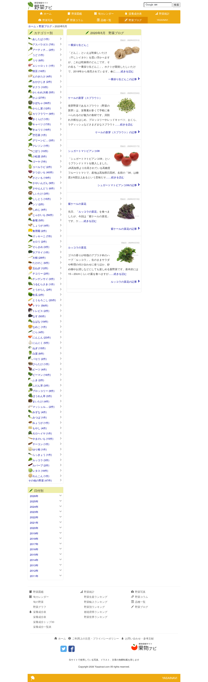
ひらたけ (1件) (40, 364)
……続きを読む (125, 71)
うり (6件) (38, 60)
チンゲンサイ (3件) (43, 279)
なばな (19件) (40, 321)
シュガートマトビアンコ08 (84, 151)
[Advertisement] (163, 78)
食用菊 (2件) (39, 231)
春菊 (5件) (38, 220)
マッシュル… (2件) (43, 407)
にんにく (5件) (40, 343)
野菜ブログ (135, 20)
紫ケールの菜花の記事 (124, 229)
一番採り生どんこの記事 (122, 79)
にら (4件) (38, 332)
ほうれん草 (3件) (42, 396)
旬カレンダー (106, 13)
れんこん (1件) (40, 476)
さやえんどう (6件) (43, 188)
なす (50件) (39, 316)
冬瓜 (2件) (38, 295)
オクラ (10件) (40, 87)
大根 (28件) (39, 257)
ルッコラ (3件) (40, 460)
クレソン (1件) (40, 145)
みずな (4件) (39, 412)
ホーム (48, 13)
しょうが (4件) (40, 225)
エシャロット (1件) (43, 66)
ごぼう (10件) (40, 151)
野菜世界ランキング (95, 617)
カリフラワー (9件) (43, 114)
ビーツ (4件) (39, 369)
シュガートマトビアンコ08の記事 (117, 185)
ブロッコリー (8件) (43, 391)
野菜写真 (47, 20)
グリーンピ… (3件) (43, 140)
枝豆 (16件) (39, 71)
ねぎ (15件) (39, 348)
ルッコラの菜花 (87, 211)
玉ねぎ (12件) (40, 268)
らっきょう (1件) (42, 455)
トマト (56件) (40, 305)
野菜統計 (164, 13)
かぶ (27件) (39, 97)
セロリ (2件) (39, 241)
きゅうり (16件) (41, 129)
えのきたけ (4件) (42, 76)
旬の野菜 (38, 602)
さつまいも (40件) (42, 172)
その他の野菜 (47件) (40, 480)
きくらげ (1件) (40, 119)
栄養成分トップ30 (43, 622)
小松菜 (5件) (39, 156)
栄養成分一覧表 (42, 627)
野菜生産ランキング (95, 597)
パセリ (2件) (39, 359)
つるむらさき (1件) (43, 284)
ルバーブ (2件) (40, 465)
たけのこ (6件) (40, 263)
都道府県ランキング (95, 612)
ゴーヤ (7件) (39, 161)
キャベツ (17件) (41, 124)
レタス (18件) (40, 471)
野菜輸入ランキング (95, 602)
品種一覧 (106, 20)
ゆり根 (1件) (39, 449)
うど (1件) (38, 55)
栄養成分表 (135, 13)
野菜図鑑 (77, 13)
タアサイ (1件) (40, 252)
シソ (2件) (38, 204)
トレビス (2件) (40, 311)
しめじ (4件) (39, 209)
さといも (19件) (41, 177)
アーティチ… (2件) (43, 50)
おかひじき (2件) (42, 82)
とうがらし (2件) (42, 289)
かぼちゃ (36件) (41, 103)
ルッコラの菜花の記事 (124, 281)
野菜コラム (76, 20)
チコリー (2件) (40, 273)
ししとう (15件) (41, 199)
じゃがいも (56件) (42, 215)
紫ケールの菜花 (77, 204)
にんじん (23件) (41, 337)
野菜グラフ (39, 607)
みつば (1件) (39, 417)
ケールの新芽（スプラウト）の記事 (116, 132)
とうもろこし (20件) (44, 300)
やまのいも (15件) (42, 439)
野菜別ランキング (94, 607)
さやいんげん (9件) (43, 183)
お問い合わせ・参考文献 (139, 638)
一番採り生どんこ (78, 45)
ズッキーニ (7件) (42, 236)
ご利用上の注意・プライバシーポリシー (95, 638)
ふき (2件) (38, 380)
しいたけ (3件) (40, 193)
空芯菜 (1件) (39, 135)
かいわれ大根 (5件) (43, 92)
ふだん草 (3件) (40, 385)
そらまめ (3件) (40, 247)
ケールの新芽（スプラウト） (85, 98)
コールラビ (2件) (42, 167)
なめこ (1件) (39, 327)
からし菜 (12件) (41, 108)
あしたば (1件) (40, 39)
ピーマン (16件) (41, 375)
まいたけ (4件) (40, 401)
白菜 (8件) (38, 353)
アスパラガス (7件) (43, 44)
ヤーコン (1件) (40, 444)
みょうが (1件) (40, 423)
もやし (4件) (39, 428)
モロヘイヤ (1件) (42, 433)
